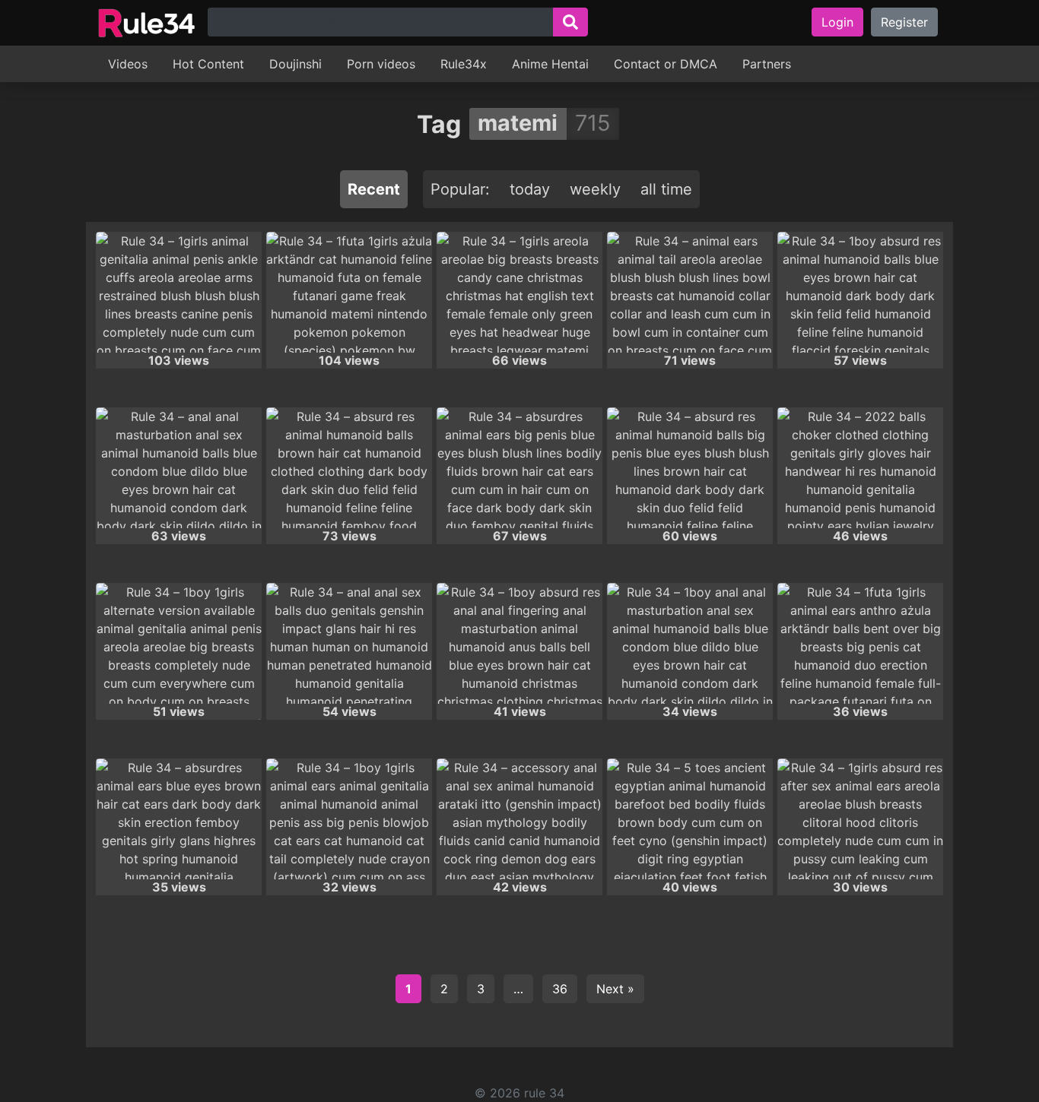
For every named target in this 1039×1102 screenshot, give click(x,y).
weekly (595, 189)
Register (904, 22)
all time (666, 189)
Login (837, 22)
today (530, 189)
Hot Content (208, 63)
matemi (518, 122)
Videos (128, 63)
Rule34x (463, 63)
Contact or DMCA (665, 63)
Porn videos (381, 63)
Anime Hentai (550, 63)
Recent (374, 189)
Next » (615, 988)
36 (559, 988)
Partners (766, 63)
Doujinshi (295, 63)
